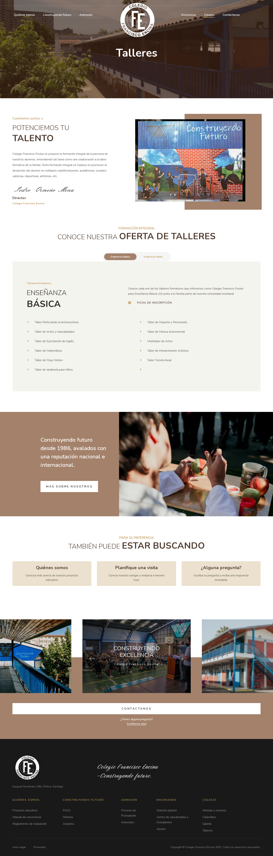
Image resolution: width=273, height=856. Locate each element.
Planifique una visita (136, 568)
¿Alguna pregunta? (221, 568)
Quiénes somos (52, 568)
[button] (154, 302)
